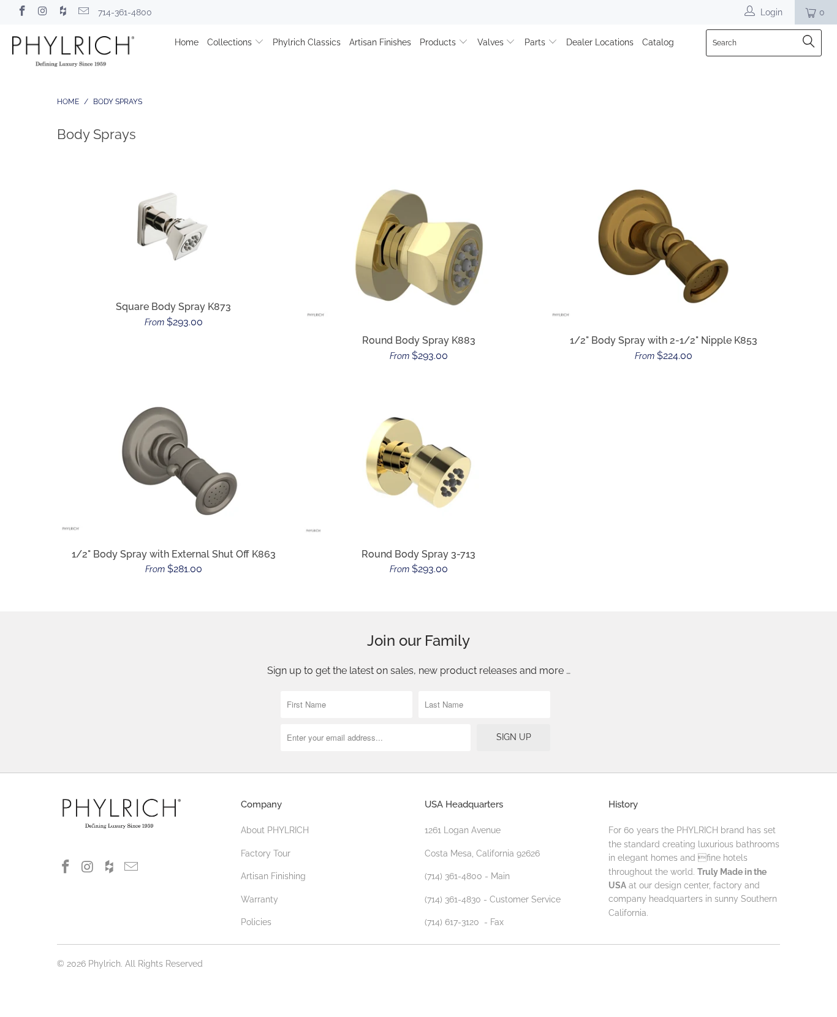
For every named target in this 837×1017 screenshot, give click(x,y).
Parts (536, 42)
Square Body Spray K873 (173, 230)
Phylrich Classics (307, 42)
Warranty (259, 899)
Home (187, 42)
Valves (491, 42)
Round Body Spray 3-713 (418, 461)
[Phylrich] (73, 53)
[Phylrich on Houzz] (62, 12)
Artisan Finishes (380, 42)
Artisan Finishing (273, 876)
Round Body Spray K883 (418, 247)
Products (439, 42)
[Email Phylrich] (83, 12)
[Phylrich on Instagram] (42, 12)
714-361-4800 (125, 12)
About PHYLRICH (275, 830)
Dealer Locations (600, 42)
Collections (230, 42)
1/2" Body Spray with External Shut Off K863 (173, 461)
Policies (256, 922)
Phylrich (104, 964)
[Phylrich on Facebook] (21, 12)
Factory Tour (265, 853)
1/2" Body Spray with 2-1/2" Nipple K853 (663, 247)
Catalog (658, 42)
